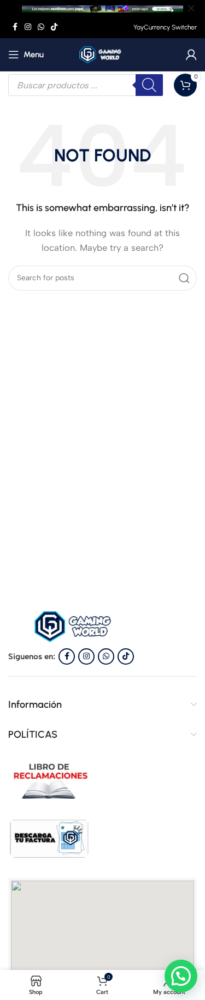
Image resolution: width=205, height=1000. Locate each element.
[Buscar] (149, 85)
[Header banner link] (86, 8)
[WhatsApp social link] (41, 27)
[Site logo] (103, 54)
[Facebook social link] (14, 27)
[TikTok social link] (54, 27)
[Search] (184, 278)
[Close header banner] (191, 8)
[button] (181, 976)
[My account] (191, 54)
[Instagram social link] (27, 27)
